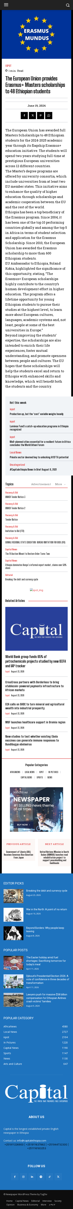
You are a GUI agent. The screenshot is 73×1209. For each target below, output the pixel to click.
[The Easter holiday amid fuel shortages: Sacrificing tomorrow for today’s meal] (13, 963)
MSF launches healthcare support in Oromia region (35, 722)
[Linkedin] (32, 1176)
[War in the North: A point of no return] (13, 915)
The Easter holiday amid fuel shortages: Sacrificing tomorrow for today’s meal (46, 961)
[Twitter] (32, 115)
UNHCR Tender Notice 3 (15, 496)
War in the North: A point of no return (46, 909)
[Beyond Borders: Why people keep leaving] (13, 933)
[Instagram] (23, 1176)
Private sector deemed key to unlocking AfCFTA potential (39, 457)
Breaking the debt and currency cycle (21, 579)
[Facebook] (24, 115)
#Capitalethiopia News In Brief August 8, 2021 (33, 469)
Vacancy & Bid (11, 493)
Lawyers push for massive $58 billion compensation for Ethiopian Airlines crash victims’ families (46, 998)
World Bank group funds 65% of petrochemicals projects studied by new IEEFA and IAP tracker (35, 661)
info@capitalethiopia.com (31, 1140)
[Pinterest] (40, 115)
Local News (15, 452)
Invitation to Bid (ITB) (14, 530)
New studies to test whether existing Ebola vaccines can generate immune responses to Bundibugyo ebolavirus (32, 740)
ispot (8, 65)
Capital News (11, 549)
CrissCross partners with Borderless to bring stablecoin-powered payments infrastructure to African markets (34, 686)
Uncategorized (17, 464)
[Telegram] (40, 1176)
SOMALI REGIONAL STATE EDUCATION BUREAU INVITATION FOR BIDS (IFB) (35, 542)
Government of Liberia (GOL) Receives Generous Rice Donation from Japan (18, 855)
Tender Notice (11, 519)
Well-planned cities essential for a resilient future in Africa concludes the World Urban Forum (40, 443)
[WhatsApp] (48, 115)
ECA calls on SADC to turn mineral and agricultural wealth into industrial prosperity (34, 706)
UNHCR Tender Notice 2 (15, 508)
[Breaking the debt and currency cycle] (13, 896)
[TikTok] (49, 1176)
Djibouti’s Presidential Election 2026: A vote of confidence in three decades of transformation (47, 979)
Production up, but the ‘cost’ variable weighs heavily (36, 414)
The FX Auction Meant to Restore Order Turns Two (27, 553)
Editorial (9, 575)
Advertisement (41, 484)
